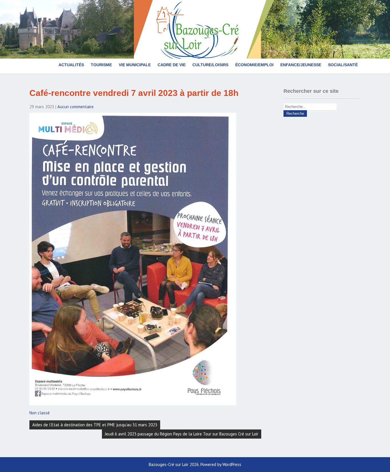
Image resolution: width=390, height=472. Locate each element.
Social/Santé (343, 65)
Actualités (71, 65)
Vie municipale (135, 65)
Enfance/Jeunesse (300, 65)
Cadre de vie (172, 65)
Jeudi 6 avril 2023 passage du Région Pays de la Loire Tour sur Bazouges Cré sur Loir (181, 434)
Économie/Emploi (254, 65)
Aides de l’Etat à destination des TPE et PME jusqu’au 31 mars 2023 (94, 424)
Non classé (39, 412)
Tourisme (101, 65)
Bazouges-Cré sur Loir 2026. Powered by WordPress (195, 464)
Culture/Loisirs (210, 65)
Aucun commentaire (75, 106)
